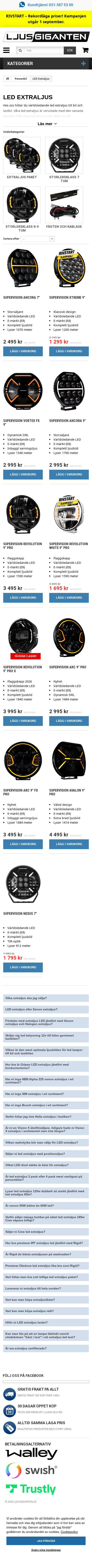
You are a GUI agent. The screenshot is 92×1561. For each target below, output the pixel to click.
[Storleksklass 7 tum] (64, 155)
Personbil (21, 79)
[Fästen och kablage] (64, 205)
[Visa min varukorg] (87, 52)
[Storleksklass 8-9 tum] (22, 205)
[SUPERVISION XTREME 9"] (69, 268)
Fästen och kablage (64, 227)
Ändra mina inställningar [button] (46, 1550)
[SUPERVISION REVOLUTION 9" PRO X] (23, 638)
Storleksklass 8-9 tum (22, 228)
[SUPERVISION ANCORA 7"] (23, 268)
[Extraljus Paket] (22, 155)
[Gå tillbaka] (7, 78)
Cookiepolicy (69, 1532)
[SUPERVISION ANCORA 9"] (69, 391)
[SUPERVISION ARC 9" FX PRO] (23, 761)
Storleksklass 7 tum (64, 179)
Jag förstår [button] (46, 1541)
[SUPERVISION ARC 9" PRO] (69, 638)
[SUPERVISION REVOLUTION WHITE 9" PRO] (69, 514)
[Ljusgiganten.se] (46, 36)
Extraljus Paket (22, 177)
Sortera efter (11, 238)
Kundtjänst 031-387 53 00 (50, 4)
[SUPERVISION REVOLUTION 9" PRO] (23, 514)
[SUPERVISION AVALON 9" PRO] (69, 761)
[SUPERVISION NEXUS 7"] (23, 884)
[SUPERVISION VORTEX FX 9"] (23, 391)
